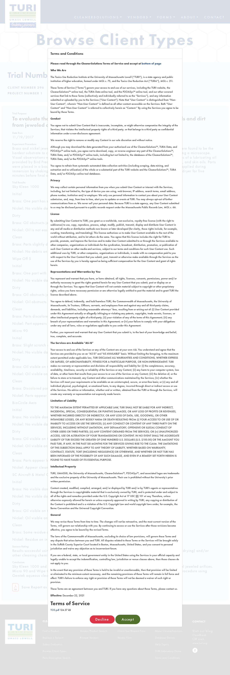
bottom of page (151, 63)
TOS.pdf (55, 610)
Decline (102, 619)
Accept (128, 619)
